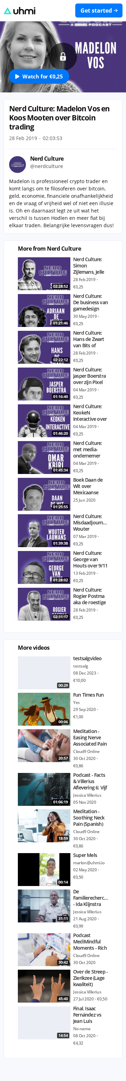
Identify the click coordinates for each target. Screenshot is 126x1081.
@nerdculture (46, 166)
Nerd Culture (47, 158)
